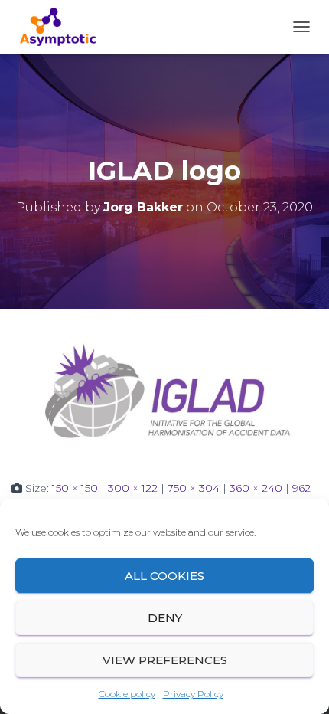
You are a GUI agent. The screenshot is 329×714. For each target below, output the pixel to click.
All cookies (164, 575)
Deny (165, 618)
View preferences (165, 660)
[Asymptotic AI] (63, 27)
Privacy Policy (193, 693)
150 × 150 (75, 488)
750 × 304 (194, 488)
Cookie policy (127, 693)
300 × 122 (133, 488)
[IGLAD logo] (164, 393)
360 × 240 (256, 488)
